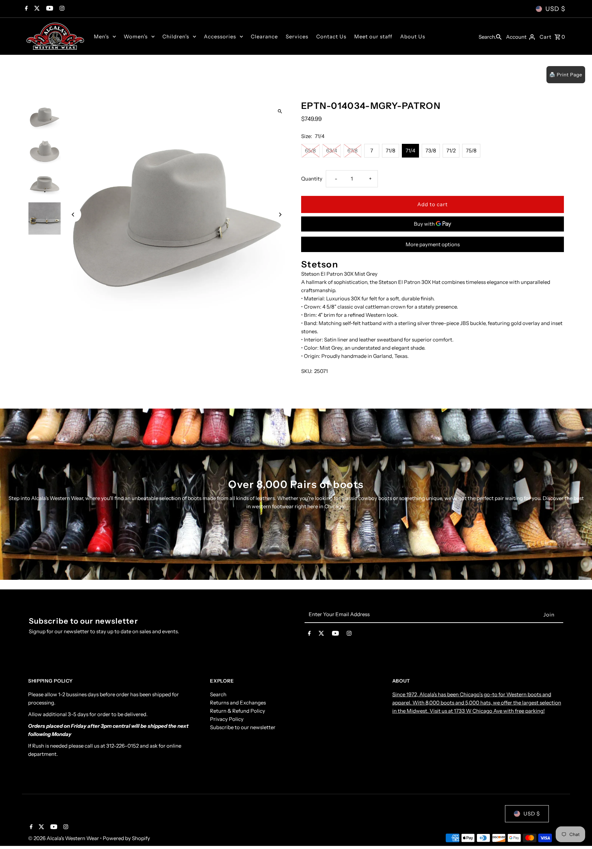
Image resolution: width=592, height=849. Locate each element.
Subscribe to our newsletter (242, 727)
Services (297, 36)
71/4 (410, 150)
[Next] (279, 214)
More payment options (433, 244)
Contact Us (331, 36)
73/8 (431, 150)
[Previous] (73, 214)
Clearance (264, 36)
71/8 (390, 150)
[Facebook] (25, 9)
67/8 (352, 150)
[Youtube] (49, 9)
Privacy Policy (227, 719)
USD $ (555, 9)
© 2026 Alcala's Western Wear (64, 838)
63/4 (331, 150)
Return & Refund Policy (237, 711)
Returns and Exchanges (238, 702)
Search (218, 694)
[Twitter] (36, 9)
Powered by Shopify (126, 838)
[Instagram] (61, 9)
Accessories (220, 36)
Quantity (311, 178)
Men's (101, 36)
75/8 (471, 150)
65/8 (310, 150)
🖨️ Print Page (565, 75)
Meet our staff (373, 36)
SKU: (306, 371)
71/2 (451, 150)
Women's (136, 36)
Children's (175, 36)
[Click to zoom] (279, 111)
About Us (412, 36)
